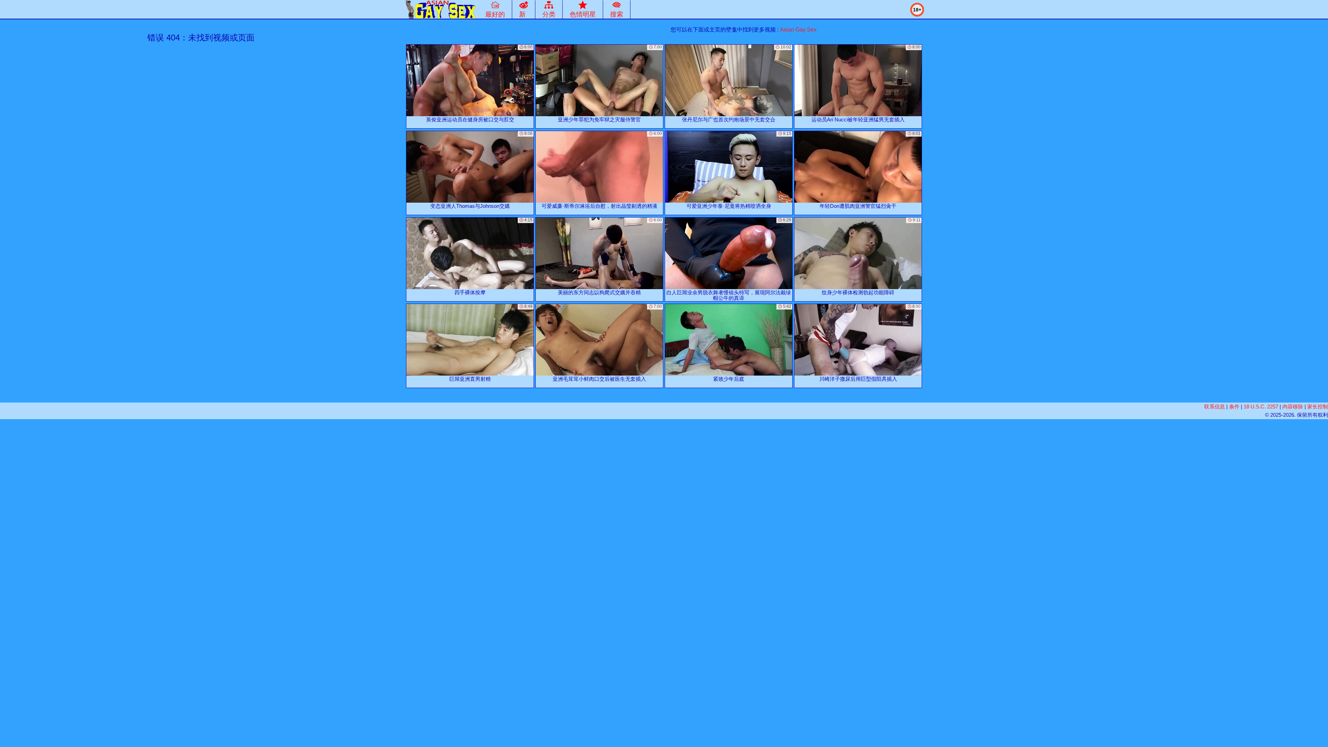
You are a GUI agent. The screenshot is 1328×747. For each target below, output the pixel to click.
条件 (1234, 406)
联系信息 (1214, 406)
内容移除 (1292, 406)
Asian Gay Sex (798, 30)
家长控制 (1317, 406)
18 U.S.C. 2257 (1261, 406)
